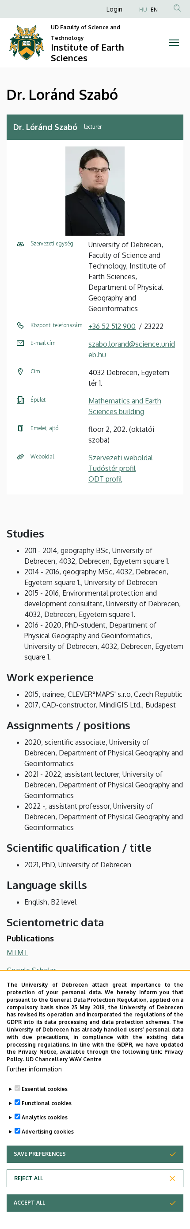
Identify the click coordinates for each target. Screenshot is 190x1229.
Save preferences (40, 1153)
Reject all (28, 1178)
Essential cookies (45, 1089)
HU (143, 9)
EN (154, 9)
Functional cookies (47, 1103)
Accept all (29, 1202)
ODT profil (105, 478)
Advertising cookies (48, 1131)
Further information (34, 1069)
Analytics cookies (45, 1117)
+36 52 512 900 (112, 326)
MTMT (17, 952)
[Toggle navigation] (174, 42)
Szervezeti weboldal (120, 457)
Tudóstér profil (112, 468)
